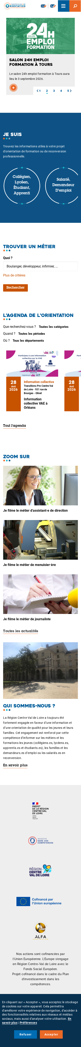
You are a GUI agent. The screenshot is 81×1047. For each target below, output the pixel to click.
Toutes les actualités (20, 631)
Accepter (51, 1034)
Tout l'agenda (14, 426)
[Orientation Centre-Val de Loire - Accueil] (13, 5)
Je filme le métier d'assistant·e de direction (35, 510)
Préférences (28, 1022)
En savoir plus (15, 765)
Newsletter (43, 6)
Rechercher (15, 287)
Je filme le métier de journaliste (27, 619)
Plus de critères (14, 275)
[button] (37, 91)
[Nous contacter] (53, 6)
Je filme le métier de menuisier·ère (29, 565)
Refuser (26, 1034)
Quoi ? (7, 258)
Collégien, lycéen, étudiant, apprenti (22, 185)
